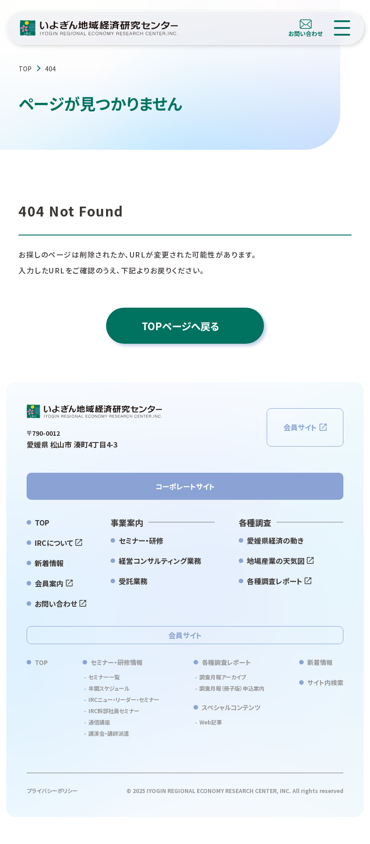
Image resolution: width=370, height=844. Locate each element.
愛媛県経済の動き (275, 540)
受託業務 (133, 581)
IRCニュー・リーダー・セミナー (123, 699)
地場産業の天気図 (276, 560)
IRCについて (54, 542)
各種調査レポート (274, 581)
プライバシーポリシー (52, 790)
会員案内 (49, 583)
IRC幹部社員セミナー (113, 710)
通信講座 (99, 722)
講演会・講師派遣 (108, 733)
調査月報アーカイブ (222, 676)
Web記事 (210, 722)
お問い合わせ (56, 603)
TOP (25, 68)
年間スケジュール (109, 688)
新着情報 (49, 562)
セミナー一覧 (104, 676)
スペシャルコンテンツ (231, 707)
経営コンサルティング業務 (160, 560)
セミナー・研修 (141, 540)
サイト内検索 (325, 682)
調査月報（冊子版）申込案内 (231, 688)
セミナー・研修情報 (117, 662)
